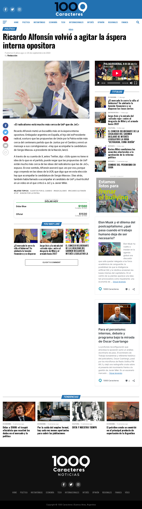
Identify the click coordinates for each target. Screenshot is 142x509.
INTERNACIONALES (76, 22)
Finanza (124, 22)
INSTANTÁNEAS (39, 22)
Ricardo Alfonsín (77, 191)
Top (16, 193)
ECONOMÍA (53, 22)
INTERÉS (90, 22)
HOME (16, 22)
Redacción (12, 55)
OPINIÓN (101, 22)
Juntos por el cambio (41, 191)
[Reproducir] (98, 83)
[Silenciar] (131, 83)
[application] (117, 73)
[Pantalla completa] (135, 83)
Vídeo (71, 29)
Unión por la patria (30, 193)
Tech (63, 22)
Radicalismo (61, 191)
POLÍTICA (26, 22)
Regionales (113, 22)
